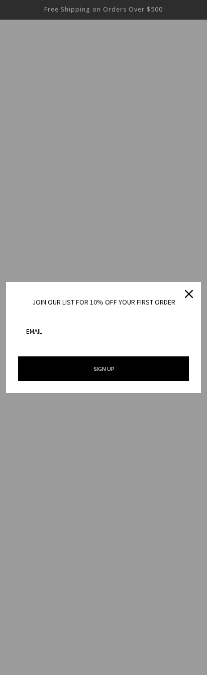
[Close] (189, 294)
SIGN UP (103, 368)
